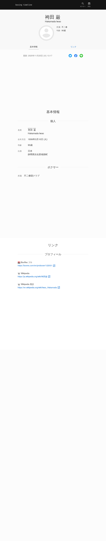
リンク (73, 46)
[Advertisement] (53, 81)
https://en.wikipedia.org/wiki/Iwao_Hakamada (37, 287)
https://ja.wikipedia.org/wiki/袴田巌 (33, 276)
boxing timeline (23, 5)
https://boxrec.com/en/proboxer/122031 (35, 265)
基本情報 (34, 46)
